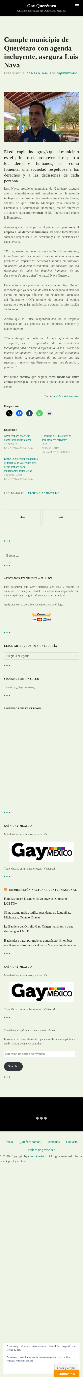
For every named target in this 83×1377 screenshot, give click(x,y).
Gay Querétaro (41, 5)
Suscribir (13, 1066)
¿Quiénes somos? (30, 1142)
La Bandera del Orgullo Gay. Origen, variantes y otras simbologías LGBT (38, 929)
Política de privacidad (41, 1150)
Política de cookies (24, 1360)
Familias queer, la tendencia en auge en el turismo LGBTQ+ (35, 901)
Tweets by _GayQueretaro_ (19, 687)
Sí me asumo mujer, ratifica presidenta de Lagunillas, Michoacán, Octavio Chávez (37, 915)
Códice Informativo (66, 396)
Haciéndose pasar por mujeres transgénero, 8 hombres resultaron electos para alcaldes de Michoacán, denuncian (40, 943)
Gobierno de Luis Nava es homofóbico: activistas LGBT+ (56, 439)
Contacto (72, 1142)
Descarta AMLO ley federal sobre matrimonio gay (22, 517)
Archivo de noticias (44, 493)
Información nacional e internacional (43, 890)
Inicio (9, 1142)
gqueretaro (67, 73)
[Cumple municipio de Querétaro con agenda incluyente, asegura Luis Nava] (41, 94)
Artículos (54, 1142)
